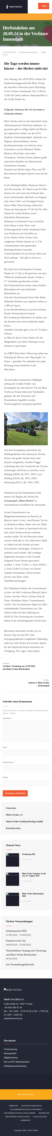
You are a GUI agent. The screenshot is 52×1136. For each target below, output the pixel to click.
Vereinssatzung (10, 1049)
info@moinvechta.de (13, 1018)
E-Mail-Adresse (9, 762)
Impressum (13, 1106)
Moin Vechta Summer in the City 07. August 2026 (34, 875)
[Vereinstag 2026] (12, 860)
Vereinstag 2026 (28, 854)
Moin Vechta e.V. (14, 814)
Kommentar (7, 718)
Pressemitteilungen (32, 52)
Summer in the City (16, 940)
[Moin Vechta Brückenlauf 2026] (12, 899)
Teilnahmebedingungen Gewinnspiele (26, 1109)
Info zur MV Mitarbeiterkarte (16, 1062)
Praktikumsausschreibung (15, 1066)
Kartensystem (13, 828)
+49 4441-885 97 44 (13, 1007)
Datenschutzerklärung (31, 1106)
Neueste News (13, 845)
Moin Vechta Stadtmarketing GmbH (24, 821)
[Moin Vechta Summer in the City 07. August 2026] (12, 879)
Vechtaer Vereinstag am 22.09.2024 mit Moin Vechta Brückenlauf (19, 666)
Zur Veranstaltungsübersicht (20, 964)
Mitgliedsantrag (10, 1057)
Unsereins (11, 808)
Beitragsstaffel (10, 1053)
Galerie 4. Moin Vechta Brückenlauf (38, 683)
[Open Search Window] (47, 16)
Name (5, 747)
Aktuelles (22, 52)
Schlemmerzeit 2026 (16, 930)
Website (5, 777)
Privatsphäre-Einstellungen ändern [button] (19, 1113)
